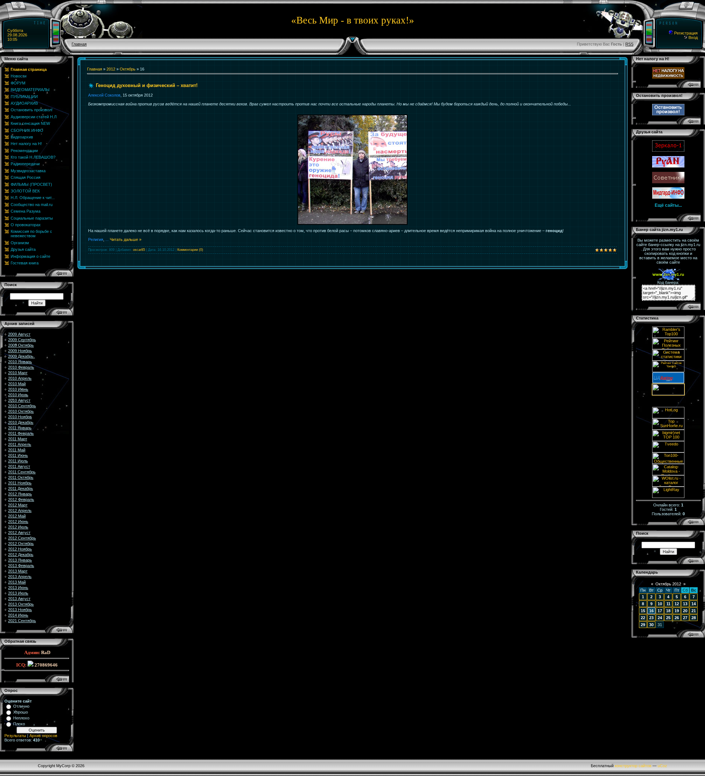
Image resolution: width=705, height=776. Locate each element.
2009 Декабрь (20, 356)
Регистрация (685, 33)
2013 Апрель (20, 576)
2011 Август (19, 466)
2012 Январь (20, 494)
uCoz (662, 766)
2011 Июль (18, 461)
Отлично (21, 706)
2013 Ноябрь (20, 609)
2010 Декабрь (20, 422)
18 (668, 611)
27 (685, 618)
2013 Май (17, 582)
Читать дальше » (125, 239)
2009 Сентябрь (22, 340)
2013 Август (19, 598)
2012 (110, 69)
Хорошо (20, 712)
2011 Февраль (21, 433)
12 (677, 604)
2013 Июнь (18, 587)
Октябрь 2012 (668, 584)
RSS (629, 44)
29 (643, 624)
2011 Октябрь (20, 477)
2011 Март (17, 439)
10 (660, 604)
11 (668, 604)
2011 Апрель (19, 444)
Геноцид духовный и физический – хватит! (147, 85)
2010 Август (19, 400)
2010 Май (17, 384)
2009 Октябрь (21, 345)
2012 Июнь (18, 521)
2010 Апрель (20, 378)
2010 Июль (18, 395)
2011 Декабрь (20, 488)
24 (660, 618)
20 (685, 611)
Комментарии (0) (190, 250)
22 (643, 618)
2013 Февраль (21, 565)
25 (668, 618)
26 (677, 618)
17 (660, 611)
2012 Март (18, 505)
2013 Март (18, 571)
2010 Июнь (18, 389)
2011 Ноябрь (20, 483)
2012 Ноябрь (20, 549)
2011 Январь (20, 428)
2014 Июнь (18, 615)
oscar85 (139, 250)
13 (685, 604)
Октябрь (127, 69)
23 (651, 618)
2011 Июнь (18, 455)
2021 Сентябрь (22, 620)
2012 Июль (18, 527)
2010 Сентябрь (22, 406)
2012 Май (17, 516)
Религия (95, 239)
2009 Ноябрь (20, 351)
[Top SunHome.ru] (668, 428)
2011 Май (16, 450)
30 (651, 624)
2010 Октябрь (21, 411)
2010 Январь (20, 362)
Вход (692, 37)
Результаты (15, 735)
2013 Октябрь (21, 604)
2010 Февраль (21, 367)
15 (643, 611)
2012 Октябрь (21, 543)
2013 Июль (18, 593)
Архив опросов (43, 735)
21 (693, 611)
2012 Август (19, 532)
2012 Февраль (21, 499)
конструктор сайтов (633, 766)
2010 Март (18, 373)
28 (693, 618)
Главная (79, 44)
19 (677, 611)
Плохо (19, 724)
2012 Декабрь (20, 554)
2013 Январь (20, 560)
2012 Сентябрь (22, 538)
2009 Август (19, 334)
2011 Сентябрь (22, 472)
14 (693, 604)
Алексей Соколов (104, 95)
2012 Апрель (20, 510)
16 (651, 611)
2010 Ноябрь (20, 417)
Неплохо (21, 718)
